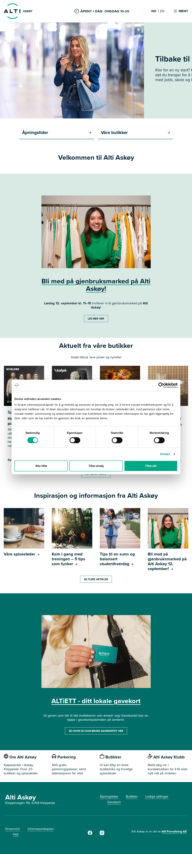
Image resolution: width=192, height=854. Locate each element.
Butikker (132, 796)
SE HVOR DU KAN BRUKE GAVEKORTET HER (96, 731)
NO (153, 11)
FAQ (15, 834)
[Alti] (90, 834)
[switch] (75, 440)
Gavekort (114, 802)
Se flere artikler (96, 579)
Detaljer (165, 454)
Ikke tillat (41, 465)
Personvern (12, 829)
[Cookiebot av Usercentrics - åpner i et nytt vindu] (161, 385)
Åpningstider (109, 796)
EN (162, 11)
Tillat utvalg (96, 465)
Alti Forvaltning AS (174, 831)
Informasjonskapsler (41, 829)
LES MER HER (96, 318)
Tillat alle (151, 465)
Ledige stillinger (156, 796)
